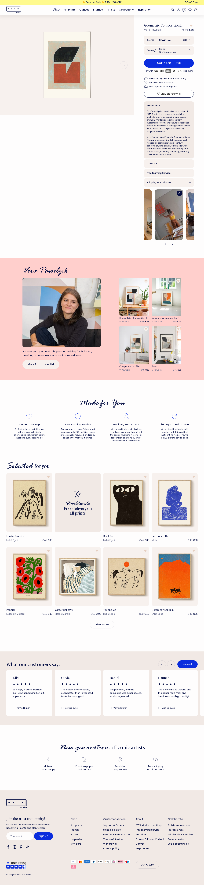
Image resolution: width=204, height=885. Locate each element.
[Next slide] (123, 65)
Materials (152, 163)
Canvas (84, 10)
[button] (169, 40)
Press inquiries (176, 839)
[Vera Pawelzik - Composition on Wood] (134, 345)
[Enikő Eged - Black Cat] (126, 502)
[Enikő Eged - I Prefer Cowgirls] (29, 502)
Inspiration (144, 10)
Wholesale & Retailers (180, 834)
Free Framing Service (159, 173)
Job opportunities (178, 843)
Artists (111, 10)
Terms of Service (113, 839)
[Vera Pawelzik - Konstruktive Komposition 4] (134, 297)
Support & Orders (113, 825)
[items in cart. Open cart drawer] (195, 10)
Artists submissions (179, 825)
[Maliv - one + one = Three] (175, 502)
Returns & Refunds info (116, 834)
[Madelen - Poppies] (29, 576)
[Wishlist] (190, 10)
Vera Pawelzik (152, 30)
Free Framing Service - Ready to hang (167, 78)
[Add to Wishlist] (191, 25)
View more (102, 624)
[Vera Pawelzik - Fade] (167, 345)
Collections (126, 10)
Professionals (176, 829)
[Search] (172, 10)
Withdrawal (110, 843)
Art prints (70, 10)
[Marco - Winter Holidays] (78, 576)
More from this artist (41, 364)
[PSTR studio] (13, 10)
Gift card (76, 843)
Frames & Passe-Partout (150, 839)
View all (187, 664)
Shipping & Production (159, 182)
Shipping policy (112, 829)
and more (188, 70)
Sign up (43, 836)
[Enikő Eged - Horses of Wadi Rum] (175, 576)
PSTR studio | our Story (149, 825)
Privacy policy (111, 848)
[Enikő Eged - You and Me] (126, 576)
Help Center (142, 848)
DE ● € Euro (191, 2)
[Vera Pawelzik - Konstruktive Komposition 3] (167, 297)
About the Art (154, 105)
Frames (98, 10)
